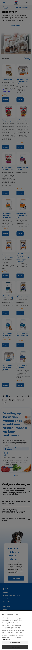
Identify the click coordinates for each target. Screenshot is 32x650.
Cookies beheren (15, 642)
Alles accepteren (15, 647)
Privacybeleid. (6, 639)
